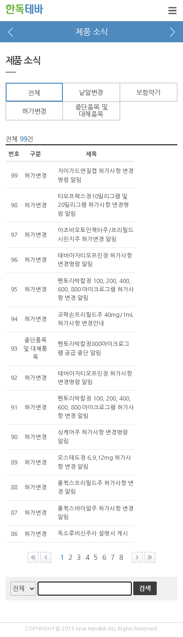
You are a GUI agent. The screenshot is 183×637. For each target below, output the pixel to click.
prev (10, 31)
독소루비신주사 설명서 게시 (93, 533)
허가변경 (34, 111)
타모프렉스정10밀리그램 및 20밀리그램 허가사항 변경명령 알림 (93, 205)
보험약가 (148, 92)
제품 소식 (92, 32)
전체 (34, 93)
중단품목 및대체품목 (91, 111)
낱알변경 (91, 92)
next (172, 31)
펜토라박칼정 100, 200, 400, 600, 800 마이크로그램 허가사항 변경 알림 (96, 289)
